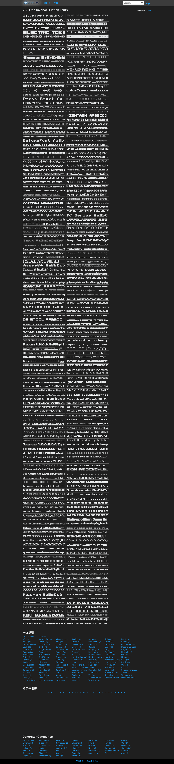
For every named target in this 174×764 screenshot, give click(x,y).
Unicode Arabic (113, 677)
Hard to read (96, 657)
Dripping (93, 649)
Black (125, 639)
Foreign (44, 654)
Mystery (110, 665)
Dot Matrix (78, 649)
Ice (41, 748)
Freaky (61, 654)
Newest (42, 636)
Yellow (76, 756)
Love (76, 662)
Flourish (126, 652)
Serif (26, 672)
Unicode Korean (47, 680)
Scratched (94, 670)
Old (124, 665)
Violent (60, 680)
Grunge (61, 657)
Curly (43, 647)
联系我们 (80, 761)
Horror (44, 660)
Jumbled (28, 662)
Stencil (44, 675)
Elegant (126, 649)
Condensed (128, 644)
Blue (75, 740)
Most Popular (29, 636)
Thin (43, 677)
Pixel (59, 667)
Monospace (62, 665)
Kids (43, 662)
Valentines (45, 756)
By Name (148, 10)
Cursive (61, 647)
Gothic (28, 657)
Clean (93, 644)
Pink (26, 750)
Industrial (78, 660)
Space (76, 753)
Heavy (126, 657)
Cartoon (44, 644)
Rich (125, 667)
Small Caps (112, 672)
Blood (43, 641)
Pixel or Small (80, 667)
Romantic (29, 670)
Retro (109, 667)
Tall (91, 675)
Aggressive (45, 639)
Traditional (62, 677)
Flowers (28, 654)
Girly (125, 654)
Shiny (59, 753)
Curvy (76, 647)
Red (59, 750)
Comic (109, 644)
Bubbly (126, 641)
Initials (93, 660)
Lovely (93, 662)
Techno (126, 675)
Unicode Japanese (30, 680)
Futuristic (94, 654)
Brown (92, 740)
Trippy (27, 756)
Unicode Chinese (129, 677)
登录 (148, 3)
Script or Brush (129, 670)
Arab (92, 639)
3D (26, 639)
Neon (92, 748)
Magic (126, 662)
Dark (109, 647)
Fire (91, 743)
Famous (28, 652)
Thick (27, 677)
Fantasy (61, 652)
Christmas (61, 644)
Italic (125, 660)
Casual (125, 740)
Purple (43, 750)
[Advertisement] (11, 43)
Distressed (62, 649)
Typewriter (94, 677)
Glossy (27, 745)
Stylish (77, 675)
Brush (109, 641)
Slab (59, 672)
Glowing (44, 745)
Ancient (77, 639)
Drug (108, 649)
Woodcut (94, 680)
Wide (76, 680)
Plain (92, 667)
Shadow (28, 753)
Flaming (110, 652)
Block (27, 641)
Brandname (95, 641)
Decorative (128, 647)
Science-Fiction (80, 670)
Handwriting (79, 657)
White (59, 756)
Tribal (76, 677)
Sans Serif (62, 670)
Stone (125, 753)
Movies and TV (80, 665)
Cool (27, 647)
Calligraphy (29, 644)
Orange (110, 748)
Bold (60, 641)
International (113, 660)
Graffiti (44, 657)
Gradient (77, 745)
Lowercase (111, 662)
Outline (28, 667)
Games (110, 654)
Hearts (109, 657)
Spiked (125, 672)
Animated (44, 740)
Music (92, 665)
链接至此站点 (92, 761)
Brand (76, 641)
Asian (109, 639)
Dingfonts (45, 649)
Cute (92, 647)
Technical (111, 675)
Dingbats (29, 649)
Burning (109, 740)
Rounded (45, 670)
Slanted (94, 672)
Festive (93, 652)
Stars (27, 675)
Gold (59, 745)
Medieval (28, 665)
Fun (76, 654)
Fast (75, 652)
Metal (76, 748)
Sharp (43, 672)
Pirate (43, 667)
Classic (77, 644)
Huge (60, 660)
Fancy (43, 652)
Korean (60, 662)
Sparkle (93, 753)
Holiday (28, 660)
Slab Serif (78, 672)
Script (109, 670)
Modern (44, 665)
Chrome (28, 743)
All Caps (62, 639)
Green (109, 745)
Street (60, 675)
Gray (91, 745)
